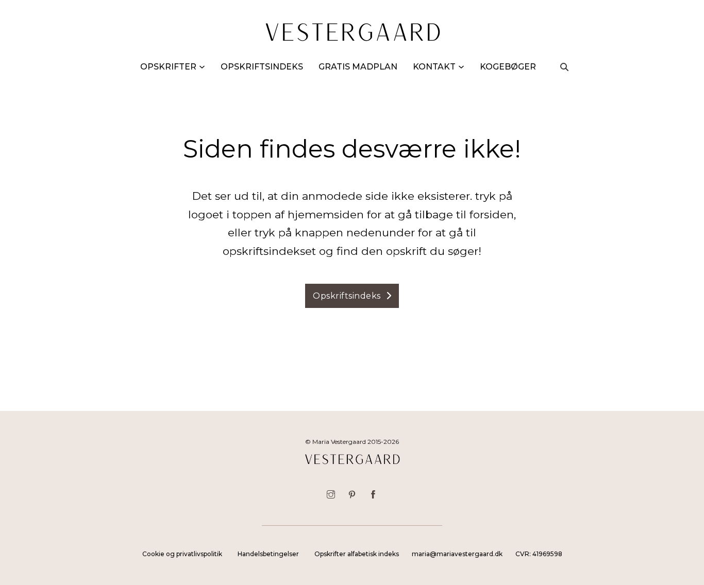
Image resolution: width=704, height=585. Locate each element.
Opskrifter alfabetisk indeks (356, 554)
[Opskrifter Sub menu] (202, 67)
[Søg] (564, 67)
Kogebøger (508, 67)
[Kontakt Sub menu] (461, 67)
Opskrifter (168, 67)
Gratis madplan (358, 67)
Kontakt (434, 67)
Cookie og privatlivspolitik (182, 554)
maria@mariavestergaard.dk (457, 554)
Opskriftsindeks (262, 67)
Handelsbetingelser (268, 554)
